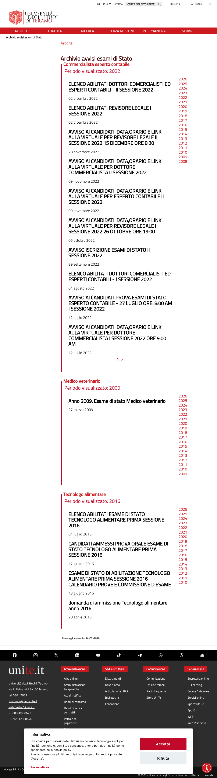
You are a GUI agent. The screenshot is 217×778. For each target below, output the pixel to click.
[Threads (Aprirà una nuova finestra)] (181, 655)
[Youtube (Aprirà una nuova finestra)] (98, 655)
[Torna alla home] (33, 17)
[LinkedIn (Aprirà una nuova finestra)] (77, 655)
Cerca (119, 4)
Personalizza (40, 767)
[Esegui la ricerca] (159, 4)
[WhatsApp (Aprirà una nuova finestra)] (161, 655)
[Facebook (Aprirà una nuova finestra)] (15, 655)
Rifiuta (163, 758)
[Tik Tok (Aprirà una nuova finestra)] (119, 655)
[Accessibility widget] (207, 768)
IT (210, 4)
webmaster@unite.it (21, 707)
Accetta (163, 744)
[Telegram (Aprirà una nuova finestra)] (140, 655)
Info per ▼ (104, 4)
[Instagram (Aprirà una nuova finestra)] (35, 655)
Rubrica (175, 4)
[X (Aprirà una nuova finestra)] (56, 655)
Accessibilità (11, 769)
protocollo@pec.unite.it (22, 701)
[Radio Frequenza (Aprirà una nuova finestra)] (202, 655)
